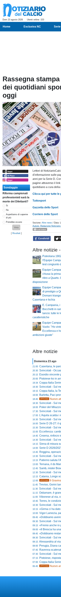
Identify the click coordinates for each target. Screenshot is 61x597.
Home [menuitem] (6, 26)
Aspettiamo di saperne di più (17, 216)
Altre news (47, 222)
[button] (16, 227)
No (7, 210)
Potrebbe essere (14, 222)
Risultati (16, 233)
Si (7, 205)
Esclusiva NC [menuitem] (32, 26)
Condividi (43, 238)
